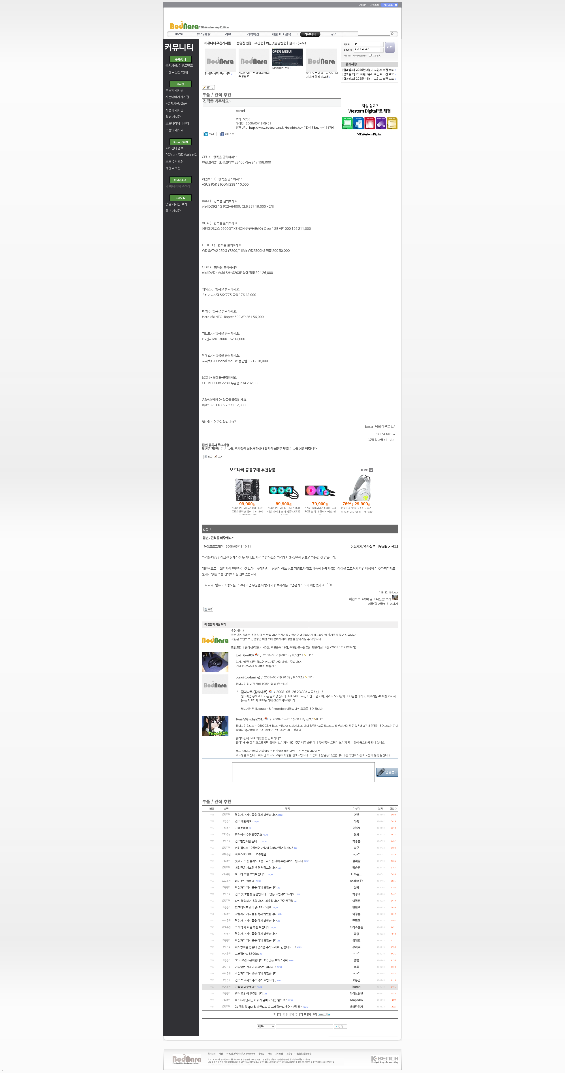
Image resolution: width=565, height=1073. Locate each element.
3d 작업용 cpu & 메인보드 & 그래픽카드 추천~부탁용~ (268, 1007)
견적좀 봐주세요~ (245, 987)
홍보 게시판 (173, 211)
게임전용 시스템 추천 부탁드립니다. (256, 868)
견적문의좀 (241, 828)
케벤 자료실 (173, 168)
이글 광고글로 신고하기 (383, 604)
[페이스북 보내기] (227, 134)
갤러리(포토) (297, 43)
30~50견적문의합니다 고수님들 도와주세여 (261, 960)
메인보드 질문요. (245, 881)
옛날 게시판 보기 (176, 204)
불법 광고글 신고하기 (381, 440)
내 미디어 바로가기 (178, 186)
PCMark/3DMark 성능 (182, 155)
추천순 (258, 43)
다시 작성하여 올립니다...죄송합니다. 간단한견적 (264, 901)
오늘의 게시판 (174, 90)
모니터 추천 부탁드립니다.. (251, 874)
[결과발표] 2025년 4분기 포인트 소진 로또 (369, 79)
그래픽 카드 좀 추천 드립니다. (252, 927)
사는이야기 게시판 (177, 97)
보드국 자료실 (174, 161)
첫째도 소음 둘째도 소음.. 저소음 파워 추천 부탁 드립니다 (269, 861)
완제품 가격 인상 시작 (218, 73)
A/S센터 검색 (174, 148)
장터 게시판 (173, 117)
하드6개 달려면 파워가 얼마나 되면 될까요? (261, 1000)
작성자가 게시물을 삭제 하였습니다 (256, 815)
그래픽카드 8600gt (247, 954)
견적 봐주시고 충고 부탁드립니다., (255, 980)
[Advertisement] (308, 20)
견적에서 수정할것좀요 (248, 834)
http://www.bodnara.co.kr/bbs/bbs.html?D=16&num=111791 (292, 128)
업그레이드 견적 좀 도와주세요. (253, 907)
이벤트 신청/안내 (177, 72)
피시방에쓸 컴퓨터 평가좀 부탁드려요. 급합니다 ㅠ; (265, 947)
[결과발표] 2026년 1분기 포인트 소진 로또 (369, 74)
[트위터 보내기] (210, 134)
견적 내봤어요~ (244, 821)
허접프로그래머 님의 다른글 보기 (370, 599)
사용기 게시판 (174, 110)
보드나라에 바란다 (177, 123)
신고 (299, 655)
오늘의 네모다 (174, 130)
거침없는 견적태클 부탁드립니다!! (255, 967)
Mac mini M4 (280, 68)
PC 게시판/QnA (176, 103)
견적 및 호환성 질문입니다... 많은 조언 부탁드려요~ (266, 894)
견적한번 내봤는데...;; (248, 841)
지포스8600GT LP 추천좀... (252, 854)
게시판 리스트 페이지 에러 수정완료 (254, 75)
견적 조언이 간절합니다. (249, 993)
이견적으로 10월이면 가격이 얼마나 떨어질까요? (264, 848)
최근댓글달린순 (276, 43)
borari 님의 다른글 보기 (380, 427)
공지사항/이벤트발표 (179, 66)
